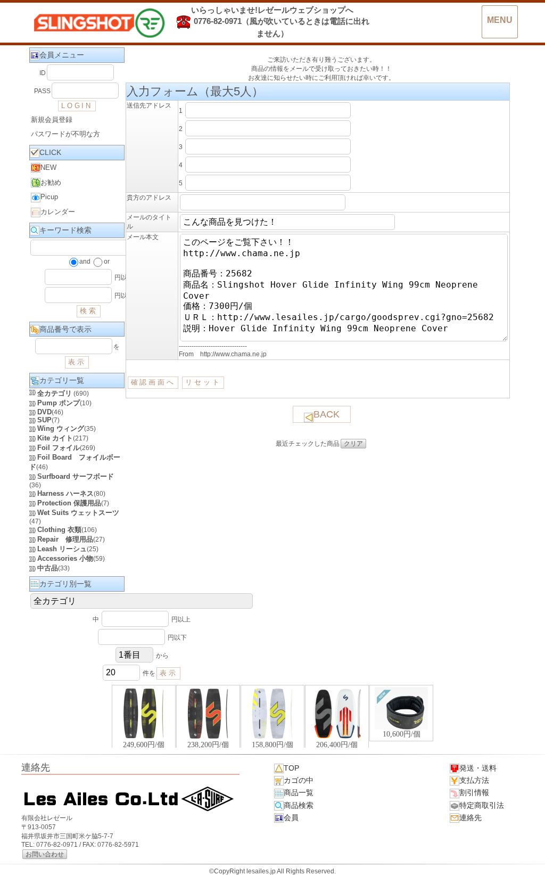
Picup (49, 197)
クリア (353, 443)
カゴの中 (298, 780)
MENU (500, 19)
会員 (291, 817)
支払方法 (474, 780)
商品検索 (298, 805)
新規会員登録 (51, 120)
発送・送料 (478, 768)
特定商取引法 (481, 805)
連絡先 (470, 817)
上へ (526, 858)
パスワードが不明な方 (65, 134)
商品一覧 (298, 792)
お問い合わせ (45, 854)
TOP (291, 768)
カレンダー (57, 212)
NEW (48, 167)
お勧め (50, 182)
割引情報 (474, 792)
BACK (326, 414)
